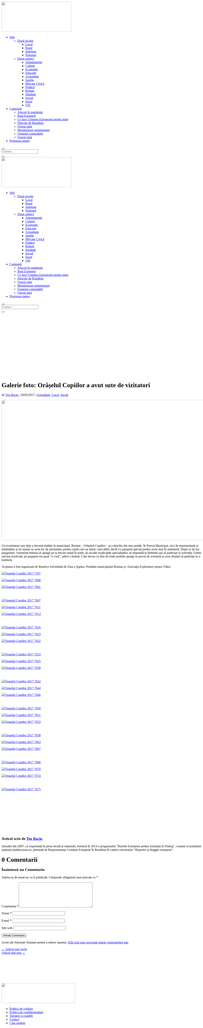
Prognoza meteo (20, 140)
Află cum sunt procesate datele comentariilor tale (98, 942)
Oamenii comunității (30, 133)
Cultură (30, 65)
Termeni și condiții (21, 1015)
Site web (7, 928)
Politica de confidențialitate (26, 1012)
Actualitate (32, 76)
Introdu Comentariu (14, 935)
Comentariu (10, 906)
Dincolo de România (30, 123)
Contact (14, 1019)
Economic (31, 69)
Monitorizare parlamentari (33, 130)
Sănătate (30, 94)
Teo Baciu (11, 395)
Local (29, 44)
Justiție (29, 80)
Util (27, 105)
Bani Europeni (26, 115)
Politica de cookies (21, 1008)
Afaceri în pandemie (30, 112)
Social (29, 98)
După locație (25, 40)
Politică (30, 87)
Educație (30, 73)
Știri (12, 37)
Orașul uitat (24, 126)
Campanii (16, 108)
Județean (30, 51)
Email (6, 920)
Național (30, 55)
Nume (7, 913)
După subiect (25, 58)
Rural (28, 48)
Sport (28, 101)
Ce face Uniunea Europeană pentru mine (42, 119)
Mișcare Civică (34, 83)
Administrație (33, 62)
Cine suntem (17, 1023)
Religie (29, 90)
